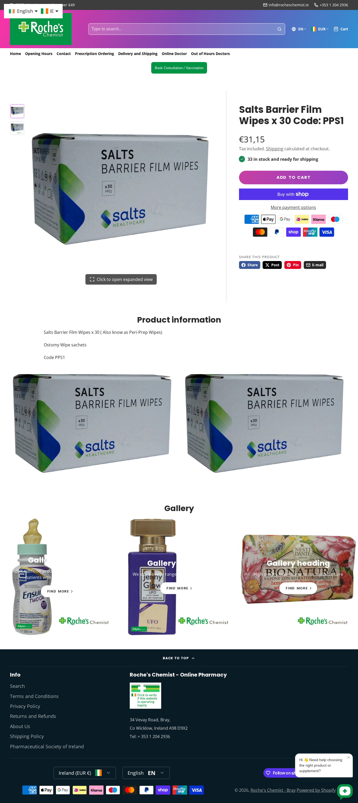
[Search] (279, 29)
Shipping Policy (27, 736)
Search (17, 686)
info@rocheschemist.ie (289, 4)
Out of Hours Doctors (210, 53)
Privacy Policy (25, 706)
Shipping (274, 149)
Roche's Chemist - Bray (273, 790)
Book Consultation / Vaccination (179, 68)
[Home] (41, 29)
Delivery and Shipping (138, 53)
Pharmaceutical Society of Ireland (47, 746)
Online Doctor (174, 53)
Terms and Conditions (34, 696)
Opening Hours (38, 53)
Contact (64, 53)
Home (15, 53)
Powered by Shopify (316, 790)
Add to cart (293, 177)
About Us (20, 726)
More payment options (293, 207)
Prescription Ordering (94, 53)
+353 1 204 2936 (334, 4)
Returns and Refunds (33, 716)
